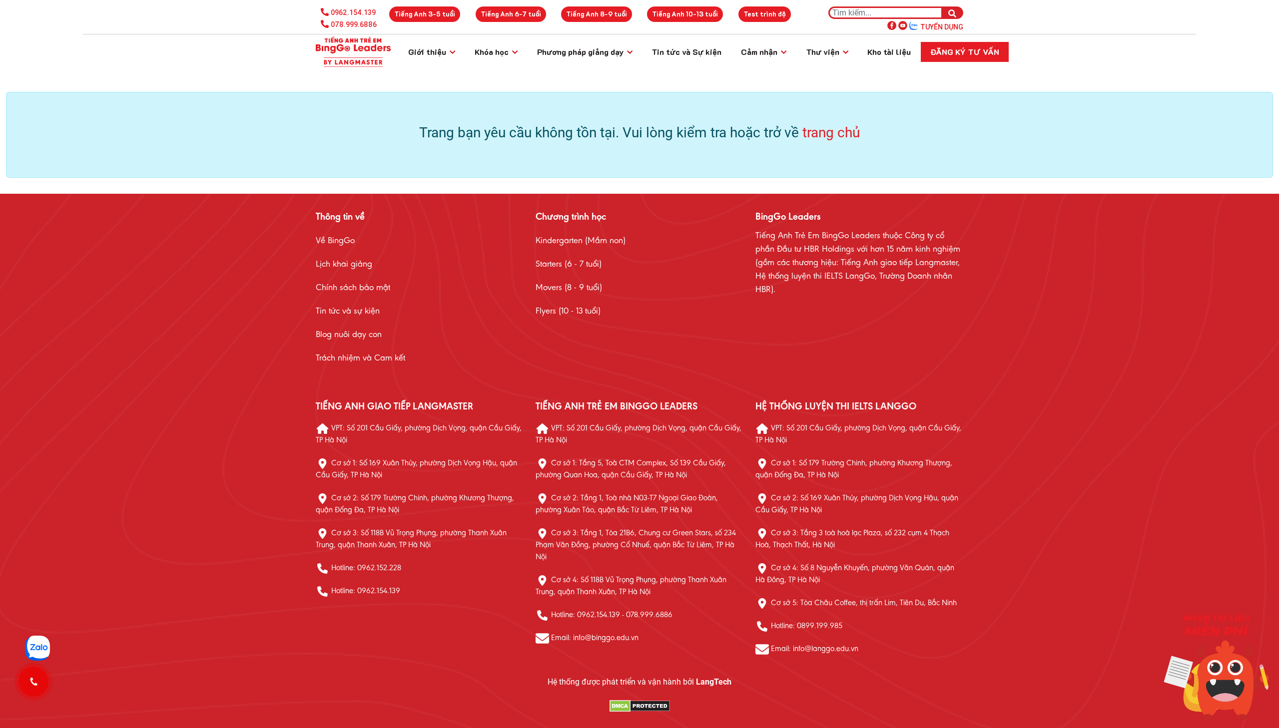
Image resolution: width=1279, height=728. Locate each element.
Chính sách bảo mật (353, 288)
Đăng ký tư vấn (964, 51)
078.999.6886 (354, 24)
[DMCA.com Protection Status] (639, 706)
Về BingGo (335, 241)
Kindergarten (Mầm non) (581, 241)
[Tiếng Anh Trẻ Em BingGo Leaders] (353, 52)
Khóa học (493, 51)
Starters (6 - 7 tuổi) (569, 264)
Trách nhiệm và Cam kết (360, 358)
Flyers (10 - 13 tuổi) (568, 311)
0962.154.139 (353, 12)
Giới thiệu (428, 51)
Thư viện (823, 51)
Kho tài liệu (889, 51)
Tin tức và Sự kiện (686, 51)
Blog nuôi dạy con (349, 335)
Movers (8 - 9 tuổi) (569, 288)
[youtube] (902, 25)
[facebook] (891, 25)
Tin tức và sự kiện (348, 311)
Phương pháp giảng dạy (581, 51)
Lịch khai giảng (344, 264)
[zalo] (913, 25)
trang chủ (831, 132)
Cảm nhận (760, 51)
